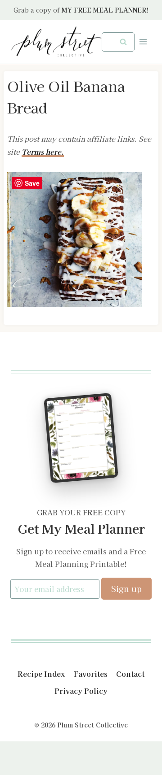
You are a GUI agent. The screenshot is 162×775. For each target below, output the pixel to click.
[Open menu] (143, 42)
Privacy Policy (81, 690)
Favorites (91, 673)
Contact (130, 673)
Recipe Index (41, 673)
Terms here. (43, 151)
